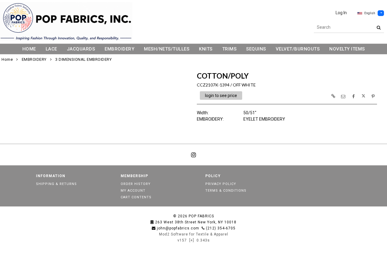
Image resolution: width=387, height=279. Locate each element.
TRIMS (229, 49)
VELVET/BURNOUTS (298, 49)
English (369, 13)
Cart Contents (136, 197)
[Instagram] (193, 154)
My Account (133, 191)
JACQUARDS (81, 49)
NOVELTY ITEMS (347, 49)
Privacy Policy (220, 184)
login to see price (221, 95)
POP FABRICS (201, 216)
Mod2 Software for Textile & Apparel (193, 234)
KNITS (206, 49)
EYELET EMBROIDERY (264, 119)
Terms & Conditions (225, 191)
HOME (29, 49)
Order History (136, 184)
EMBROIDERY (119, 49)
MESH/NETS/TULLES (166, 49)
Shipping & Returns (56, 184)
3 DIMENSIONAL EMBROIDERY (83, 59)
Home (7, 59)
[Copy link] (333, 96)
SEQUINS (256, 49)
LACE (51, 49)
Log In (341, 12)
